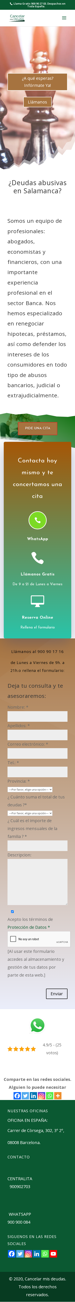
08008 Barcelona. (24, 1142)
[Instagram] (41, 1095)
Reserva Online (37, 618)
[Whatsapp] (49, 1095)
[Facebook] (17, 1095)
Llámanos (37, 102)
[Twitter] (25, 1095)
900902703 (20, 1186)
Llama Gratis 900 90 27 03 (30, 3)
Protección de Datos (29, 927)
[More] (57, 1095)
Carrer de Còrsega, (26, 1130)
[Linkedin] (33, 1095)
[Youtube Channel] (53, 1254)
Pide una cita (37, 428)
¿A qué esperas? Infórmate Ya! (37, 81)
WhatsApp (37, 539)
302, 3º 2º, (55, 1130)
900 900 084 (19, 1222)
